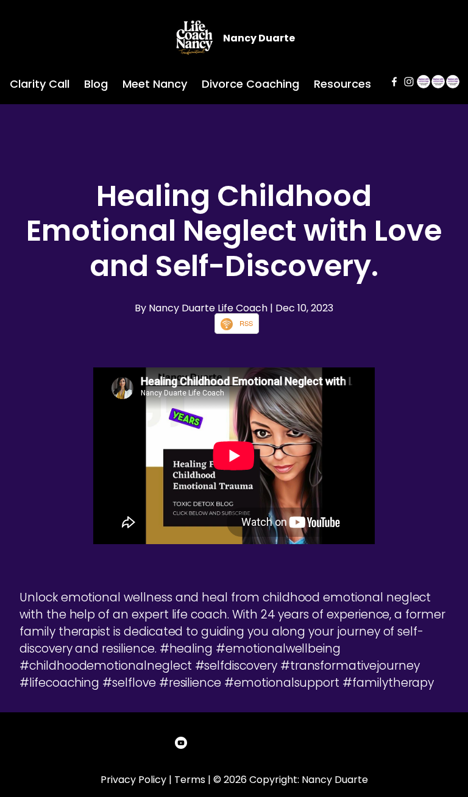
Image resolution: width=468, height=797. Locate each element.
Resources (342, 83)
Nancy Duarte (259, 38)
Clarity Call (39, 83)
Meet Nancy (154, 83)
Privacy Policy (133, 780)
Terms (189, 780)
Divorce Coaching (250, 83)
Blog (96, 83)
